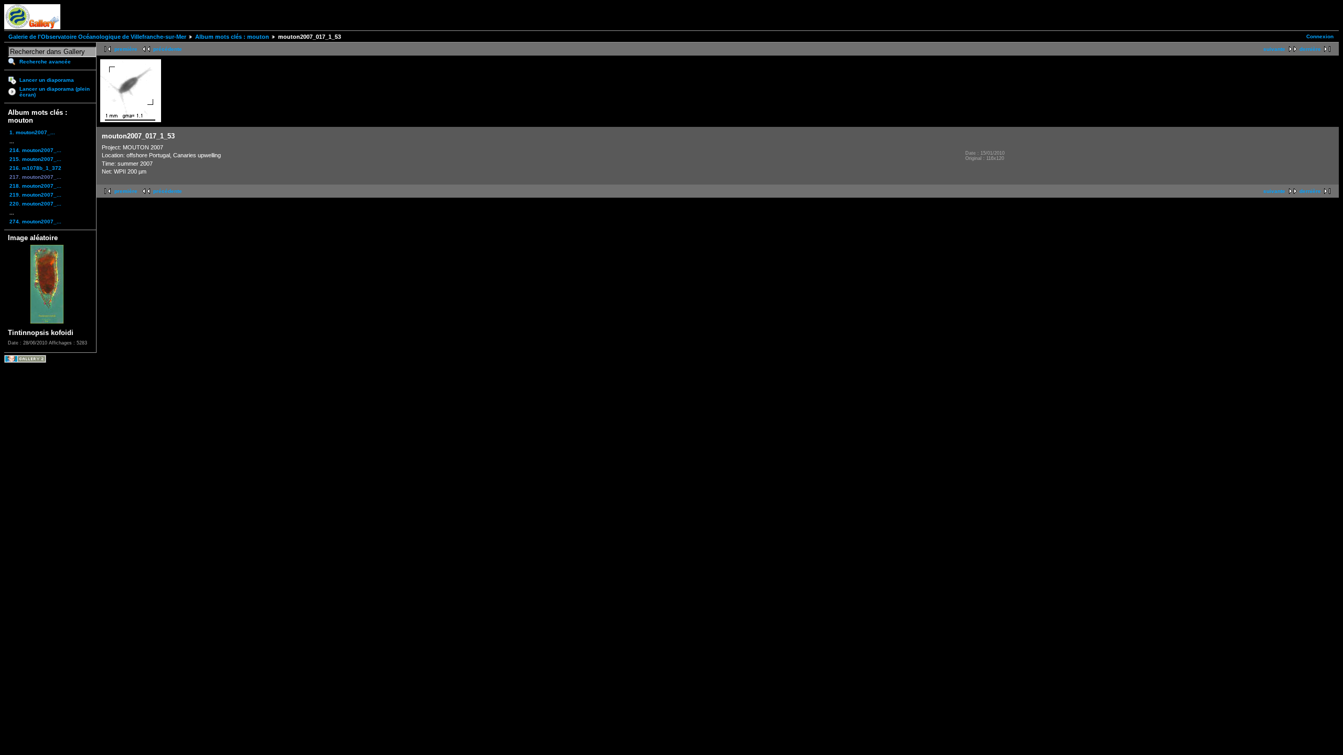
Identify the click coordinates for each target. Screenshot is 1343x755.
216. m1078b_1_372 (35, 168)
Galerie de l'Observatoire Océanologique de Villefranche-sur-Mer (97, 37)
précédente (167, 49)
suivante (1274, 49)
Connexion (1320, 36)
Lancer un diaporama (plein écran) (54, 92)
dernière (1310, 49)
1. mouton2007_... (32, 132)
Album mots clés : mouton (232, 37)
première (125, 49)
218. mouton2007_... (35, 186)
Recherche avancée (45, 61)
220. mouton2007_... (35, 204)
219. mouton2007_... (35, 195)
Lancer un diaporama (46, 80)
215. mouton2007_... (35, 159)
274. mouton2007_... (35, 221)
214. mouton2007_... (35, 150)
